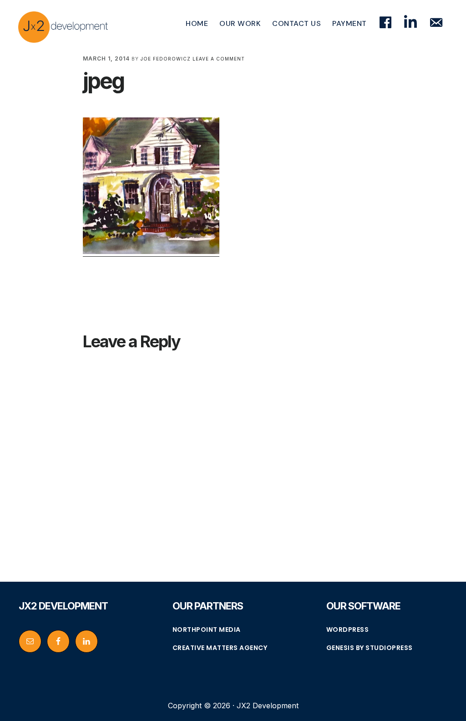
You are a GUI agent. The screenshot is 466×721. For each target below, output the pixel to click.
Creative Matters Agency (220, 647)
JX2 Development (63, 27)
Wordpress (347, 629)
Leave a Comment (218, 58)
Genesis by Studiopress (369, 647)
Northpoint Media (206, 629)
